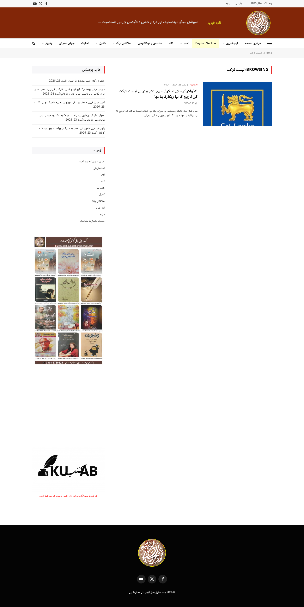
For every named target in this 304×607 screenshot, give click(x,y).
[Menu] (269, 43)
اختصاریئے (99, 168)
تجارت (85, 43)
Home (268, 53)
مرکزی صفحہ (253, 43)
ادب (186, 43)
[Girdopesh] (258, 22)
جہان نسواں (66, 43)
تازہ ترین (193, 85)
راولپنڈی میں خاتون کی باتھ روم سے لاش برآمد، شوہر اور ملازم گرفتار (72, 130)
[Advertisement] (68, 406)
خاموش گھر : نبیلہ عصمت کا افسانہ (86, 80)
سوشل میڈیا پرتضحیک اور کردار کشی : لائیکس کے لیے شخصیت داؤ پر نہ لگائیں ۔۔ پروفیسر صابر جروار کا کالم (146, 22)
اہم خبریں (232, 43)
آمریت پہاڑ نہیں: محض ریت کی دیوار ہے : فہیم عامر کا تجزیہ (73, 102)
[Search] (34, 43)
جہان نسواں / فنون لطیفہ (91, 161)
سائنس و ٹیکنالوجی (150, 43)
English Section (205, 43)
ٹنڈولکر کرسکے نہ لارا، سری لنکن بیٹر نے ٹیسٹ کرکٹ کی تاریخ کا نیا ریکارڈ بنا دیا (158, 94)
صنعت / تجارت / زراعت (92, 221)
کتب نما (101, 188)
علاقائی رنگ (123, 43)
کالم (171, 43)
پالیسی (238, 3)
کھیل (102, 43)
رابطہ (227, 3)
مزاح (102, 214)
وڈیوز (49, 43)
